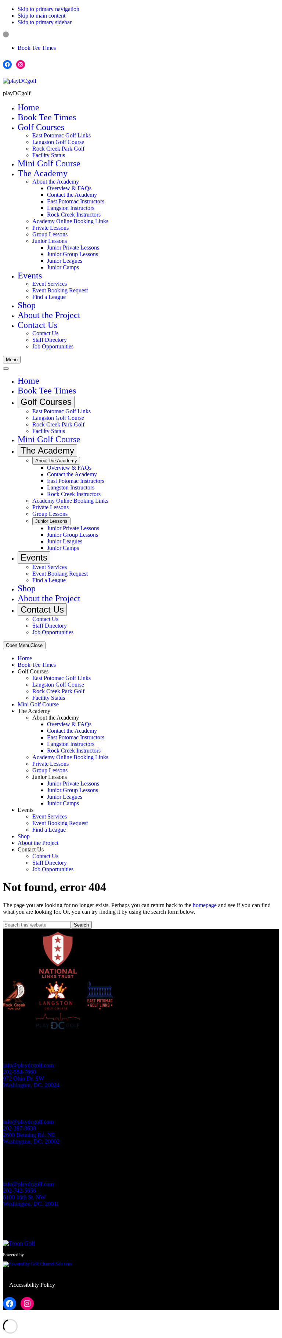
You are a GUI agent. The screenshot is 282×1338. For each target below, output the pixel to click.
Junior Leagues (64, 797)
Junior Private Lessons (73, 783)
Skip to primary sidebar (45, 22)
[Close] (6, 368)
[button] (41, 127)
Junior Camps (63, 803)
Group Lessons (50, 770)
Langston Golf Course (58, 684)
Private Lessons (50, 764)
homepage (205, 905)
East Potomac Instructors (75, 737)
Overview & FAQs (69, 724)
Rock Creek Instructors (74, 750)
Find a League (49, 830)
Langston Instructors (70, 744)
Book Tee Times (37, 48)
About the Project (38, 843)
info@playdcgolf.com (28, 1065)
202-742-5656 (19, 1190)
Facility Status (48, 698)
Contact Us (45, 856)
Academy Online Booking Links (70, 757)
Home (25, 658)
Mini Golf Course (38, 704)
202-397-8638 (19, 1128)
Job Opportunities (52, 869)
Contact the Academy (72, 731)
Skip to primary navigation (48, 9)
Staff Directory (49, 863)
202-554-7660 (19, 1072)
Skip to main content (41, 15)
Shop (24, 836)
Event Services (49, 816)
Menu (12, 359)
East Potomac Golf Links (61, 678)
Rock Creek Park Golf (58, 691)
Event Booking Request (60, 823)
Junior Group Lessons (72, 790)
